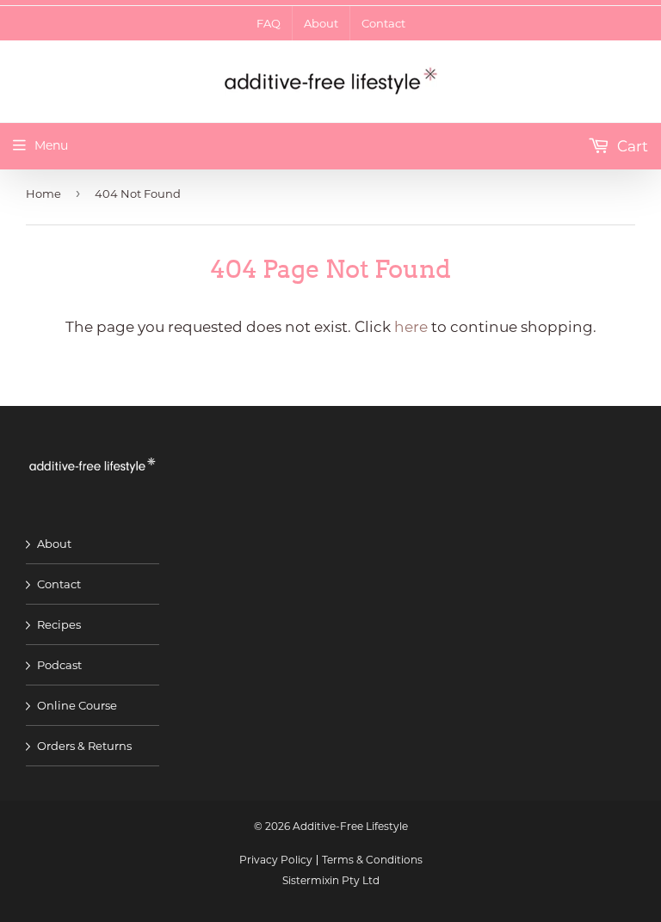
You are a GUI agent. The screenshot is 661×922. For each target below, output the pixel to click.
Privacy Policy (275, 859)
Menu (51, 145)
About (54, 543)
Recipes (59, 624)
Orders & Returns (84, 746)
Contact (59, 584)
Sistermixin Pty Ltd (331, 880)
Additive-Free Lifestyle (350, 826)
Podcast (59, 665)
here (411, 326)
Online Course (77, 705)
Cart (631, 146)
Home (43, 193)
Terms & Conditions (372, 859)
